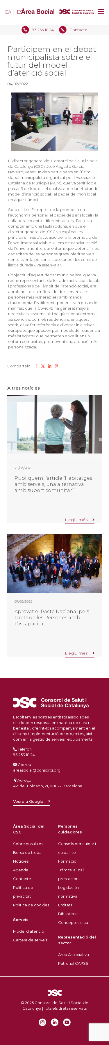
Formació (67, 861)
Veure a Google (28, 801)
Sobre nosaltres (28, 843)
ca (8, 12)
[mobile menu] (101, 12)
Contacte (78, 29)
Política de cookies (31, 905)
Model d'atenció (28, 931)
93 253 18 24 (43, 29)
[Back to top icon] (97, 1023)
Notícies (20, 861)
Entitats (65, 905)
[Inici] (54, 12)
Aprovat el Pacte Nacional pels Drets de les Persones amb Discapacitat (52, 617)
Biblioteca (68, 913)
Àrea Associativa (73, 954)
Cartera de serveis (30, 940)
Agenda (20, 870)
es (20, 12)
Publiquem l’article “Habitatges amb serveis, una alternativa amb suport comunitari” (53, 484)
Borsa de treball (28, 852)
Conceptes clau (73, 922)
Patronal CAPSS (73, 963)
